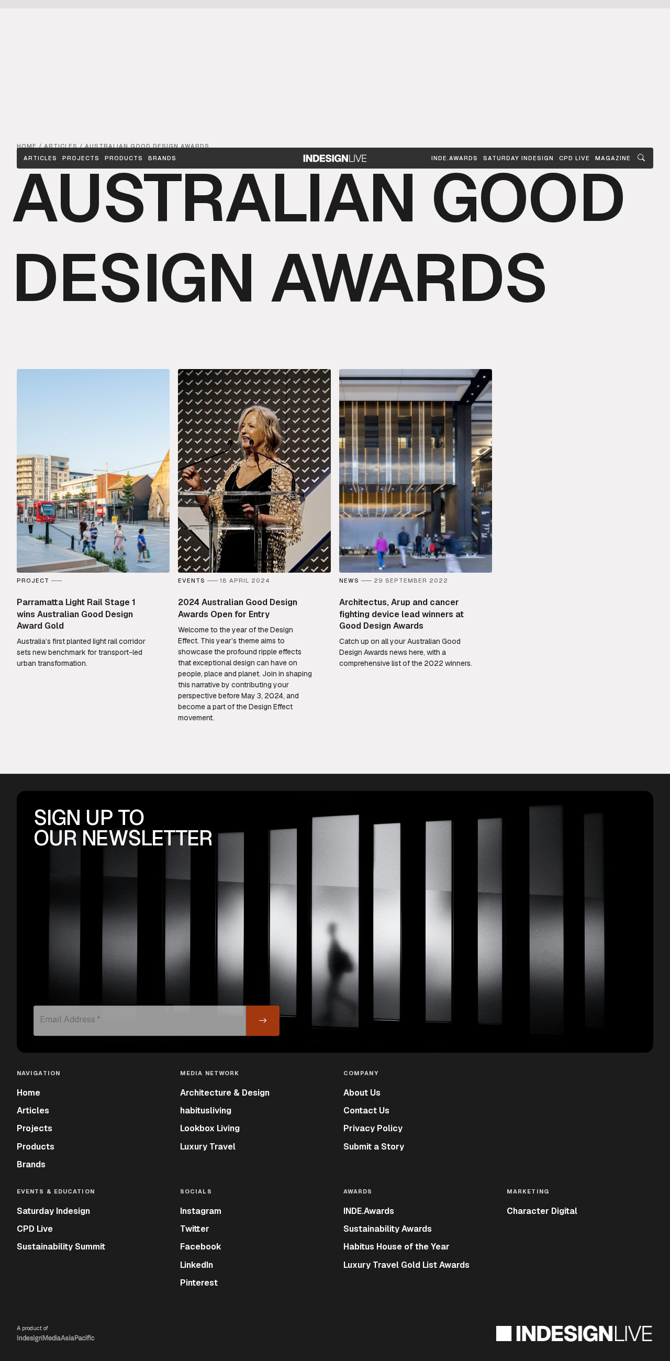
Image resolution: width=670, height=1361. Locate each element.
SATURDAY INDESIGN (518, 158)
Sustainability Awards (387, 1228)
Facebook (200, 1246)
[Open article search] (641, 158)
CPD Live (35, 1228)
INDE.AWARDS (454, 158)
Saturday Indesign (53, 1211)
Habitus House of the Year (396, 1246)
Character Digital (542, 1211)
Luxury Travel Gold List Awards (406, 1264)
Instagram (200, 1211)
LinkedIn (196, 1264)
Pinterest (199, 1282)
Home (28, 1092)
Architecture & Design (225, 1092)
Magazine (613, 158)
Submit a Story (373, 1146)
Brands (162, 158)
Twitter (194, 1228)
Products (124, 158)
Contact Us (366, 1110)
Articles (40, 158)
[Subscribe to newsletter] (263, 1021)
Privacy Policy (373, 1128)
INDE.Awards (368, 1211)
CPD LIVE (574, 158)
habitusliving (205, 1110)
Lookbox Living (210, 1128)
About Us (362, 1092)
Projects (80, 158)
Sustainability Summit (61, 1246)
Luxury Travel (208, 1146)
